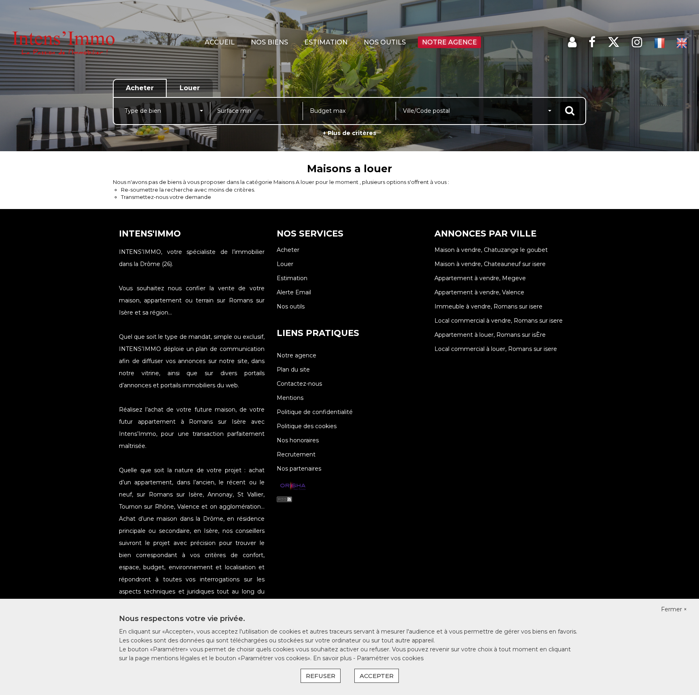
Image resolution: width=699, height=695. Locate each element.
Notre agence (449, 42)
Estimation (325, 42)
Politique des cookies (307, 426)
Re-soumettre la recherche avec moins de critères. (188, 189)
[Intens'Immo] (63, 42)
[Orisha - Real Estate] (293, 486)
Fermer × (674, 609)
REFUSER (320, 676)
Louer (285, 264)
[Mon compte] (572, 42)
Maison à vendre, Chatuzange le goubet (491, 249)
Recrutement (296, 454)
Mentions (290, 397)
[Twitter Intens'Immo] (614, 42)
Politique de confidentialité (315, 412)
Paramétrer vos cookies (390, 658)
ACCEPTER (377, 676)
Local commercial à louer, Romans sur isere (495, 349)
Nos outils (385, 42)
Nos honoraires (298, 440)
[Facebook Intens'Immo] (592, 42)
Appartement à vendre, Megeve (480, 278)
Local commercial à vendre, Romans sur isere (498, 320)
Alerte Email (294, 292)
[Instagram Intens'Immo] (637, 42)
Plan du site (293, 369)
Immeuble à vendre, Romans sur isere (488, 306)
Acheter (288, 249)
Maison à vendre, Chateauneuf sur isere (490, 264)
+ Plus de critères (349, 133)
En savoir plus (333, 658)
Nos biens (269, 42)
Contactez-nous (299, 383)
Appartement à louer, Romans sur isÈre (490, 334)
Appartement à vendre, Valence (479, 292)
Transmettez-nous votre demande (166, 197)
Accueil (220, 42)
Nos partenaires (299, 468)
